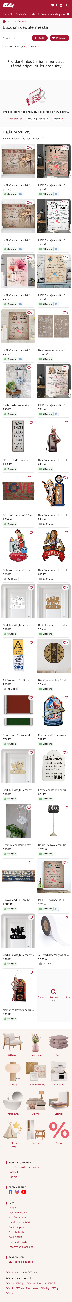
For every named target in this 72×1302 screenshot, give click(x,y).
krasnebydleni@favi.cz (25, 1167)
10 (31, 258)
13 (31, 148)
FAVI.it (10, 1288)
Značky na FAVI (18, 1217)
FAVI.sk (10, 1283)
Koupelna (13, 1113)
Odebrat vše (16, 118)
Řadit (41, 38)
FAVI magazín (17, 1227)
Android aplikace (23, 1261)
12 (67, 148)
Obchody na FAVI (19, 1212)
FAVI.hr (52, 1283)
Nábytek (8, 14)
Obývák (36, 1113)
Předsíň (36, 1143)
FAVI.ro (31, 1283)
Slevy (59, 1143)
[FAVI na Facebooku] (10, 1192)
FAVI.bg (45, 1288)
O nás (12, 1207)
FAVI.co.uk (32, 1288)
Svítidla (13, 1084)
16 (31, 203)
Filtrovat (61, 38)
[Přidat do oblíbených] (31, 422)
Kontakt (13, 1172)
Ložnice (59, 1113)
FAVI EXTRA (15, 1237)
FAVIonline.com (15, 1272)
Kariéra (13, 1176)
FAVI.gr (55, 1288)
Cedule (21, 21)
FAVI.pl (20, 1283)
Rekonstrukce (37, 1084)
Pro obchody (16, 1232)
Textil (32, 14)
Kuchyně (59, 1084)
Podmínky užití (18, 1242)
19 (67, 203)
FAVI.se (20, 1288)
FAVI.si (9, 1293)
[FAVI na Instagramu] (17, 1192)
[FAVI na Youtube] (23, 1192)
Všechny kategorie (53, 14)
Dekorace (21, 14)
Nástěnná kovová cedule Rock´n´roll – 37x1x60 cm (34, 1010)
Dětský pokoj (13, 1145)
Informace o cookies (21, 1246)
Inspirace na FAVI (19, 1222)
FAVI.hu (42, 1283)
